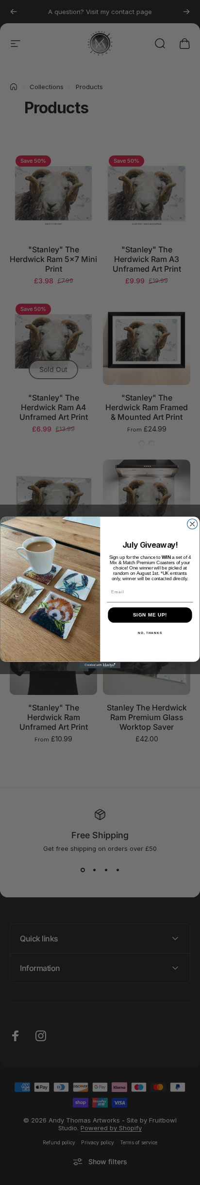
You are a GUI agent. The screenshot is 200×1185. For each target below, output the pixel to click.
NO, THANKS (150, 633)
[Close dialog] (192, 524)
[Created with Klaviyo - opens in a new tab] (100, 665)
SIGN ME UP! (150, 615)
